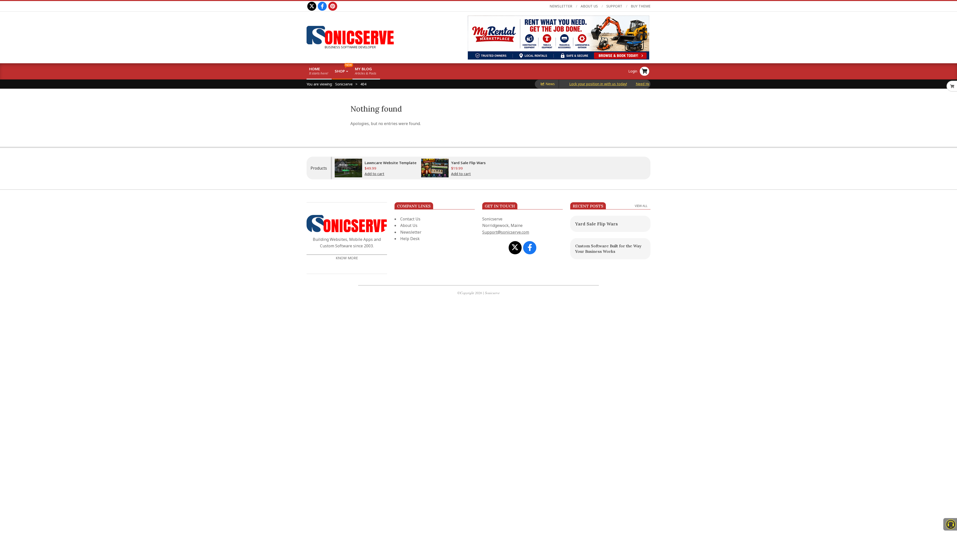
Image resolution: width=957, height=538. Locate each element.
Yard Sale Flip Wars (468, 162)
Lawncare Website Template (390, 162)
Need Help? (629, 83)
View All (641, 206)
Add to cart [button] (374, 173)
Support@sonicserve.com (505, 232)
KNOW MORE (347, 258)
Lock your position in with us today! (582, 83)
